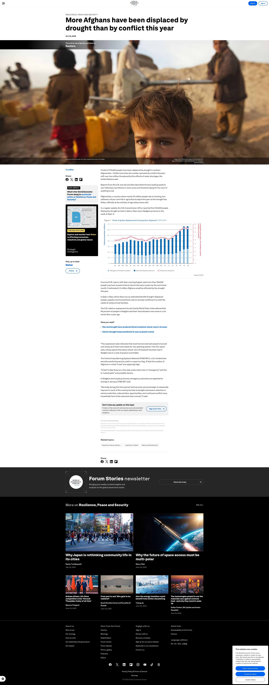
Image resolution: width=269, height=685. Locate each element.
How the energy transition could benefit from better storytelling (150, 597)
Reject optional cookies (250, 668)
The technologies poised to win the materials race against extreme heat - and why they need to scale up (187, 599)
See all (199, 505)
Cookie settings (250, 680)
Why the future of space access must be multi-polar (167, 557)
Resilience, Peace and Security (82, 15)
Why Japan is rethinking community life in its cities (98, 557)
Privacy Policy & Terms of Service (134, 671)
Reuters (70, 46)
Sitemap (134, 675)
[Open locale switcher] (3, 679)
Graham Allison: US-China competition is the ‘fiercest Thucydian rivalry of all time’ (79, 598)
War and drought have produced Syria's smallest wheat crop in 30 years (134, 327)
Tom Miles (70, 170)
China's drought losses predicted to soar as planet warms (128, 332)
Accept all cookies (250, 674)
